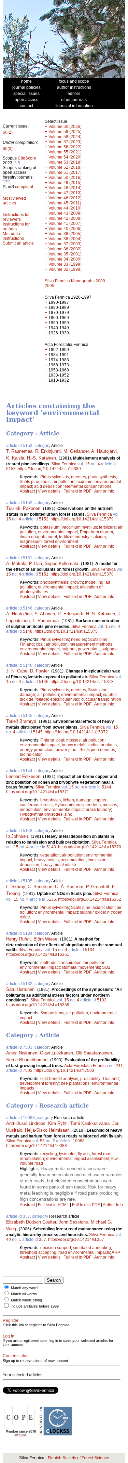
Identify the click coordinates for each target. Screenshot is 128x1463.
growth (76, 582)
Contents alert (16, 1355)
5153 (11, 468)
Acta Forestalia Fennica (86, 1065)
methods (48, 962)
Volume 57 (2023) (65, 141)
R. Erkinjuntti (48, 451)
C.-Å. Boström (69, 886)
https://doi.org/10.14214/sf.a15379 (82, 519)
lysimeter (67, 1153)
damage (27, 694)
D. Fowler (39, 671)
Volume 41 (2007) (65, 223)
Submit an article (18, 243)
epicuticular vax (64, 699)
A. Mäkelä (16, 563)
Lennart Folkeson (23, 776)
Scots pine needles (97, 749)
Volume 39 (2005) (65, 233)
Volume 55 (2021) (65, 152)
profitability (90, 1078)
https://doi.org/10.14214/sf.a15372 (76, 732)
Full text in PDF (77, 491)
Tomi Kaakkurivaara (90, 1123)
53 (42, 1140)
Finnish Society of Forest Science (78, 1458)
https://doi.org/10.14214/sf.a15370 (89, 847)
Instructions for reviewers (16, 217)
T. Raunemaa (19, 451)
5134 (90, 949)
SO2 (106, 967)
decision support (55, 1247)
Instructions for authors (16, 226)
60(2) (8, 132)
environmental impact (58, 532)
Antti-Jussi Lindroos (25, 1123)
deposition (29, 864)
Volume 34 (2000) (65, 259)
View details (49, 491)
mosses (73, 740)
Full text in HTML (54, 1204)
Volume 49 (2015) (65, 182)
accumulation (73, 860)
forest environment (61, 541)
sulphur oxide (92, 912)
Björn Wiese (45, 939)
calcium (98, 536)
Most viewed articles (14, 200)
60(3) (8, 148)
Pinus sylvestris (54, 477)
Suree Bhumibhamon (26, 1059)
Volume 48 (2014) (65, 187)
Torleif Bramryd (21, 721)
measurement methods (91, 644)
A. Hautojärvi (104, 451)
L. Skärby (15, 886)
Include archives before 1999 (35, 1306)
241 (119, 1065)
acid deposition (48, 486)
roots (46, 481)
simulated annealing (92, 1247)
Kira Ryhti (58, 1123)
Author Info (104, 491)
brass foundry (98, 809)
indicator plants (102, 745)
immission (97, 860)
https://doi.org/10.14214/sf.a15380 (49, 468)
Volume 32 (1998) (65, 269)
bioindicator (31, 754)
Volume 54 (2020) (65, 157)
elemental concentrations (88, 486)
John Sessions (73, 1222)
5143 (51, 847)
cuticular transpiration (101, 699)
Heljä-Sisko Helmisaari (47, 1130)
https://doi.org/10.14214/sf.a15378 (82, 574)
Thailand (110, 1078)
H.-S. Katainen (41, 458)
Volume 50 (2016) (65, 177)
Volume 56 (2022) (65, 147)
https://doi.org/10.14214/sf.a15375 (66, 631)
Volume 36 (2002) (65, 249)
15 (87, 464)
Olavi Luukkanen (56, 1052)
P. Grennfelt (97, 886)
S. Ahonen (44, 613)
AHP (116, 1252)
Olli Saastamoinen (94, 1052)
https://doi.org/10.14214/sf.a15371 (37, 791)
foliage (41, 699)
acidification (104, 907)
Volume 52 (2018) (65, 167)
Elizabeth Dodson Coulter (31, 1222)
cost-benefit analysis (59, 1078)
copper (100, 800)
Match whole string (26, 1300)
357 (42, 1239)
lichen (68, 800)
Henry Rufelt (18, 939)
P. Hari (35, 563)
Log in (8, 1336)
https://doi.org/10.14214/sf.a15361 (37, 954)
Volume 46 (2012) (65, 198)
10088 (79, 1140)
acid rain (84, 481)
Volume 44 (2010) (65, 208)
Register (10, 1320)
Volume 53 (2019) (65, 162)
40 (8, 1239)
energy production (37, 749)
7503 (27, 1070)
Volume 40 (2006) (65, 228)
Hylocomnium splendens (78, 804)
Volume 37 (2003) (65, 244)
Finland (27, 644)
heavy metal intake (58, 864)
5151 (43, 574)
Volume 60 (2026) (65, 126)
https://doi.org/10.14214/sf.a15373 (82, 681)
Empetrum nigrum (96, 532)
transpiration (70, 962)
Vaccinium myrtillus (79, 527)
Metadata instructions (13, 236)
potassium (49, 527)
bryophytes (50, 800)
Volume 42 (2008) (65, 218)
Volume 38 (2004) (65, 238)
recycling (48, 1153)
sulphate (110, 649)
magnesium (31, 541)
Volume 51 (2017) (65, 172)
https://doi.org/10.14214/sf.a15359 (37, 1004)
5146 (43, 681)
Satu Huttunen (20, 989)
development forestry (39, 1083)
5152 (43, 519)
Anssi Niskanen (21, 1052)
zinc (68, 814)
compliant (24, 186)
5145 (38, 732)
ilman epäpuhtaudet (38, 536)
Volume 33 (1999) (65, 264)
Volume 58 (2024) (65, 136)
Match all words (24, 1294)
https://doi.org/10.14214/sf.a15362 (89, 899)
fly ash (84, 1153)
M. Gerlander (76, 451)
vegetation (50, 855)
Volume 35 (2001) (65, 254)
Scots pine (29, 481)
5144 (106, 787)
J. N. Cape (16, 671)
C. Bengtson (40, 886)
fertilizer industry (74, 536)
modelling (94, 582)
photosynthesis (102, 477)
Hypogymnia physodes (41, 814)
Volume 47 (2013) (65, 192)
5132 (101, 1000)
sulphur (69, 649)
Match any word (24, 1288)
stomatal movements (81, 967)
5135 (51, 899)
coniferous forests (36, 804)
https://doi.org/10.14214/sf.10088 (36, 1145)
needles (78, 477)
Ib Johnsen (17, 836)
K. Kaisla (15, 458)
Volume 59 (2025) (65, 131)
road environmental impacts (84, 1252)
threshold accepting (38, 1252)
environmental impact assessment (77, 1158)
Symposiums (52, 1013)
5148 (27, 631)
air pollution (63, 481)
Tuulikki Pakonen (23, 508)
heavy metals (74, 745)
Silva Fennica (63, 464)
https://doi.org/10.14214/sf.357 (76, 1239)
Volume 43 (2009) (65, 213)
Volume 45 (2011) (64, 203)
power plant (89, 649)
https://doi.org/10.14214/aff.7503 (64, 1070)
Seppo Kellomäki (61, 563)
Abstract (27, 491)
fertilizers (107, 527)
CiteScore (27, 158)
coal (40, 644)
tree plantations (75, 1083)
